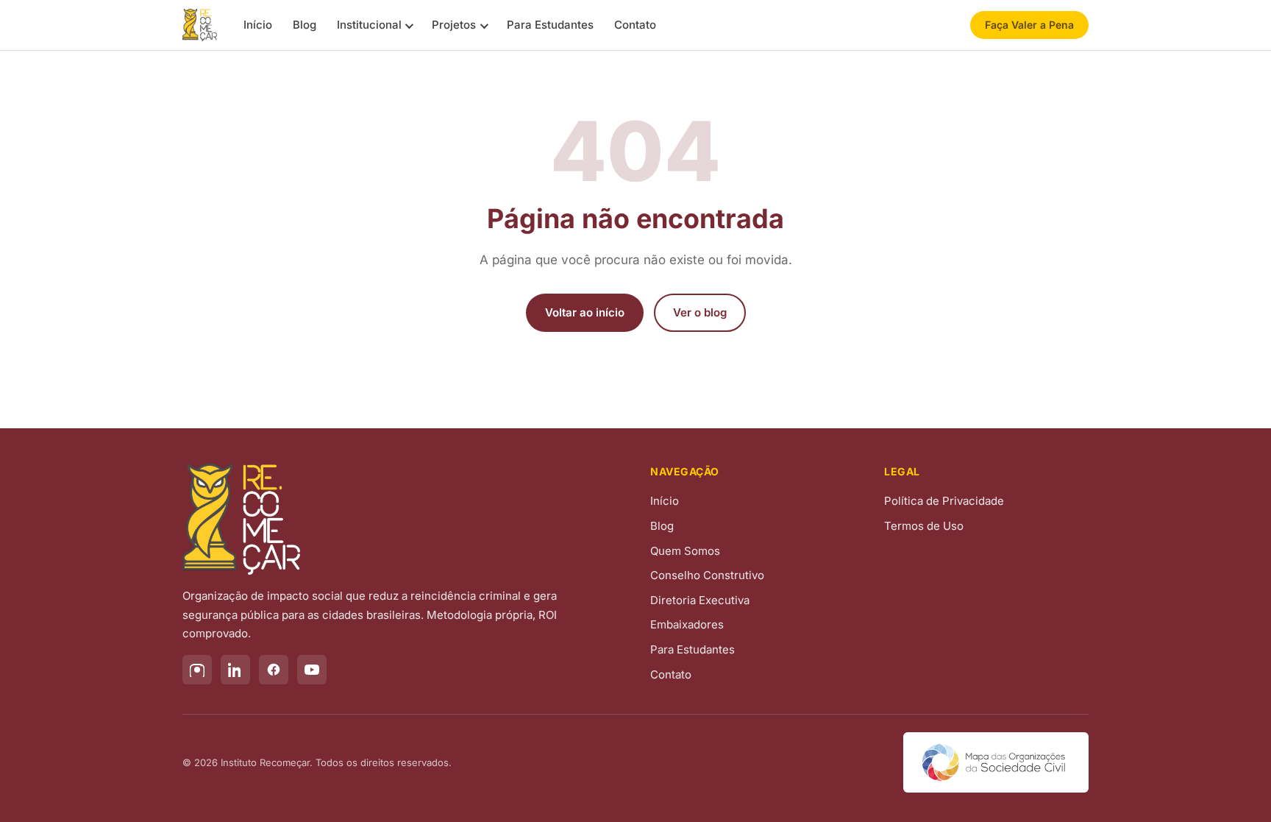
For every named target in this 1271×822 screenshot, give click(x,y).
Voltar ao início (584, 312)
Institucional (369, 25)
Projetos (454, 25)
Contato (635, 25)
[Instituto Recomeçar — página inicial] (199, 25)
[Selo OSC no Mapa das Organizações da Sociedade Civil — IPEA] (996, 762)
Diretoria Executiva (700, 600)
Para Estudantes (550, 25)
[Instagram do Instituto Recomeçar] (197, 669)
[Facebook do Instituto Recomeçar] (273, 669)
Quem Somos (685, 551)
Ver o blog (700, 312)
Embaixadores (687, 624)
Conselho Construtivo (707, 575)
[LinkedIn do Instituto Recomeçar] (235, 669)
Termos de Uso (924, 526)
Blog (304, 25)
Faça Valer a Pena (1029, 24)
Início (257, 25)
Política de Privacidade (944, 501)
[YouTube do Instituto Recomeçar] (312, 669)
